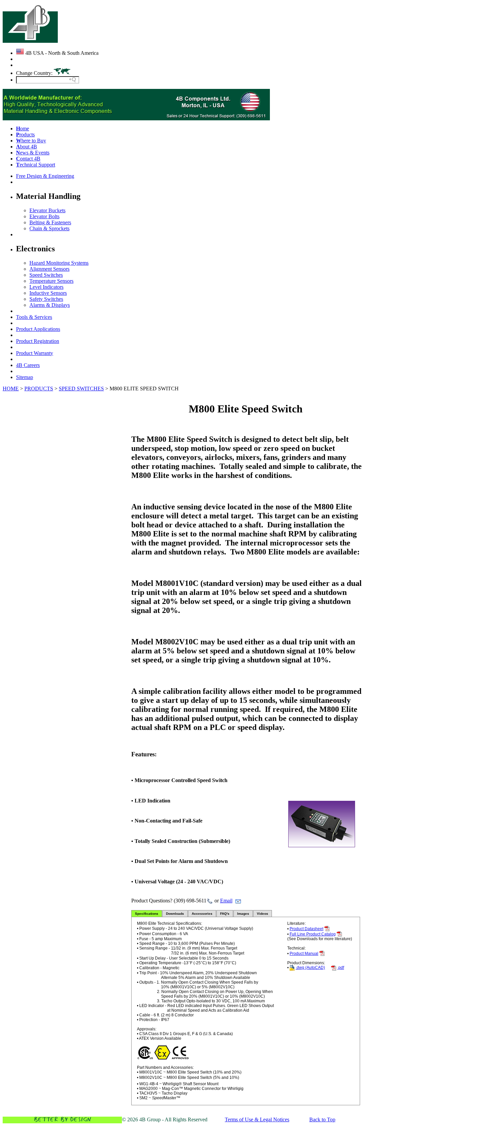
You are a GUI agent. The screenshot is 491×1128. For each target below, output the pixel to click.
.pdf (340, 967)
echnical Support (35, 164)
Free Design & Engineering (45, 176)
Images (243, 913)
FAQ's (224, 913)
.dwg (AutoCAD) (310, 967)
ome (22, 128)
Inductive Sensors (48, 293)
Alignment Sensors (49, 269)
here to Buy (31, 140)
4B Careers (28, 365)
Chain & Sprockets (49, 228)
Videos (262, 913)
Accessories (202, 913)
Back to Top (322, 1119)
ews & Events (32, 152)
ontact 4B (28, 158)
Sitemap (24, 377)
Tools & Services (34, 317)
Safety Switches (46, 299)
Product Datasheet (306, 928)
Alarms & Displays (49, 305)
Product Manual (304, 953)
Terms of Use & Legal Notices (257, 1119)
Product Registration (37, 341)
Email (226, 900)
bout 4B (26, 146)
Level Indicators (46, 287)
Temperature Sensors (51, 281)
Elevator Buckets (47, 210)
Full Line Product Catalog (313, 934)
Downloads (175, 913)
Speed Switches (46, 275)
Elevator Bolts (44, 216)
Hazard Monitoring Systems (59, 263)
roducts (25, 134)
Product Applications (38, 329)
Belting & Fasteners (50, 222)
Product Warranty (34, 353)
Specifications (146, 913)
